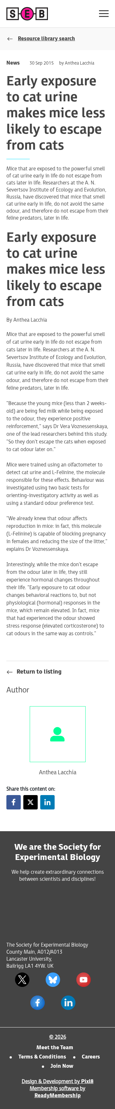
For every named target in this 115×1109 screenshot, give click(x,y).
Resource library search (46, 39)
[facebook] (13, 802)
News (13, 63)
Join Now (61, 1066)
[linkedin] (47, 802)
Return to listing (39, 671)
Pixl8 (87, 1082)
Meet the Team (54, 1048)
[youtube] (83, 980)
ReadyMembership (57, 1096)
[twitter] (30, 802)
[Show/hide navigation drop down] (104, 13)
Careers (91, 1057)
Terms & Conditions (42, 1057)
